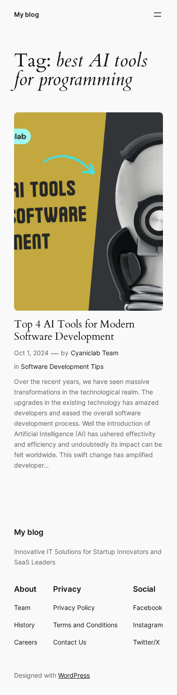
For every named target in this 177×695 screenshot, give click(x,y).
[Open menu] (157, 14)
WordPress (74, 675)
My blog (26, 14)
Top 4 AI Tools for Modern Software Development (74, 330)
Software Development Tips (62, 366)
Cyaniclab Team (94, 353)
